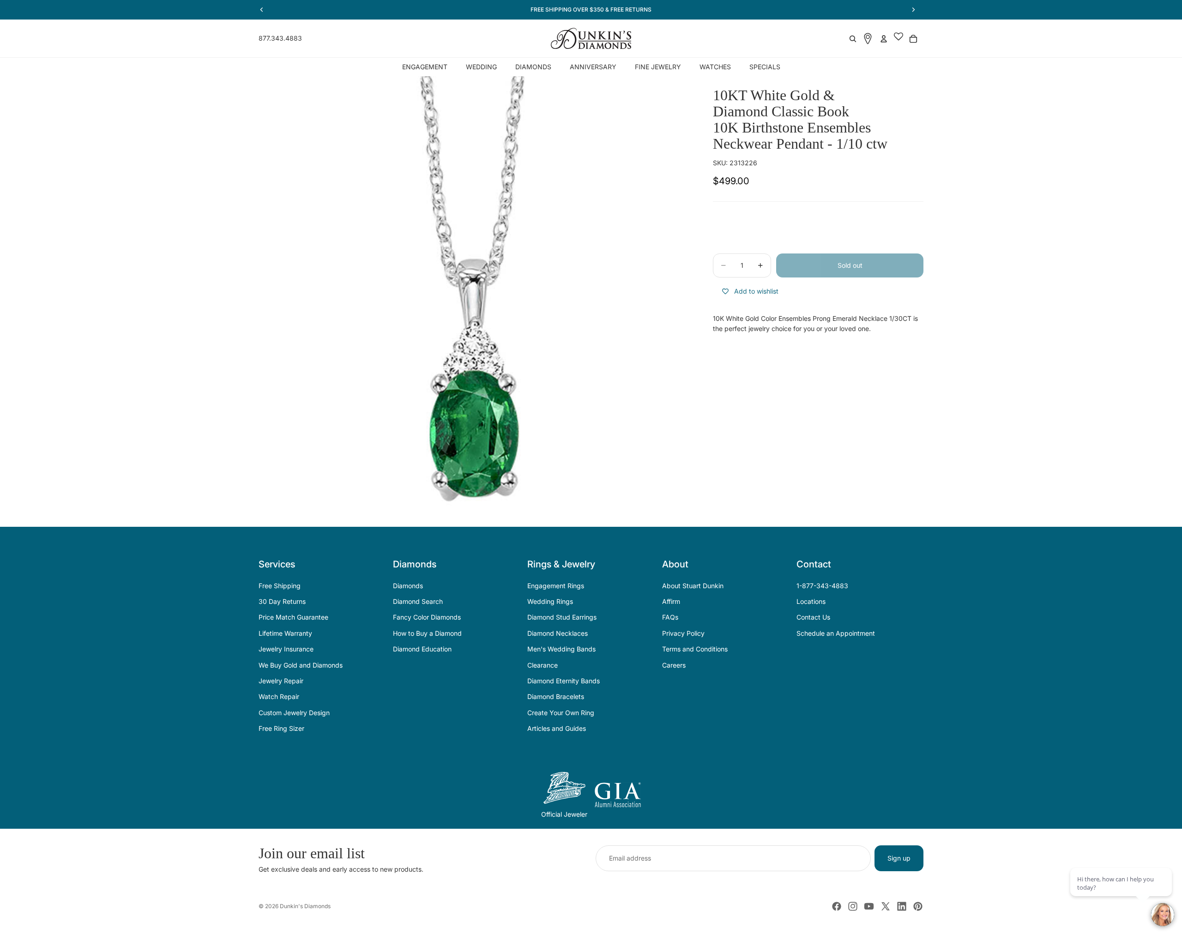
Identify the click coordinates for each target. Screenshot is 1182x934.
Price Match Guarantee (293, 617)
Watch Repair (279, 696)
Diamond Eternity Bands (563, 681)
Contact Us (813, 617)
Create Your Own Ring (560, 713)
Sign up (899, 858)
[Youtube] (868, 906)
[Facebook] (836, 906)
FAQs (670, 617)
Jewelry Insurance (286, 649)
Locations (811, 601)
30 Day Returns (282, 601)
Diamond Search (418, 601)
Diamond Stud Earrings (562, 617)
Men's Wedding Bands (561, 649)
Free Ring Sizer (281, 728)
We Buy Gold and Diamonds (301, 665)
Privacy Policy (683, 633)
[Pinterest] (917, 906)
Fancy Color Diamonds (427, 617)
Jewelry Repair (281, 681)
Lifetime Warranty (285, 633)
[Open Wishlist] (898, 39)
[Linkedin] (901, 906)
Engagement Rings (555, 586)
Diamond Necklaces (557, 633)
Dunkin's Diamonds (305, 906)
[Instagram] (852, 906)
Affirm (671, 601)
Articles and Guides (556, 728)
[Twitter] (885, 906)
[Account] (884, 39)
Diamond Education (422, 649)
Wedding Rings (550, 601)
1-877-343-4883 (822, 586)
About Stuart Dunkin (693, 586)
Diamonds (408, 586)
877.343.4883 (280, 38)
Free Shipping (280, 586)
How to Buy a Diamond (427, 633)
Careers (674, 665)
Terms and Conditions (695, 649)
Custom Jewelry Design (294, 713)
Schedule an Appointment (835, 633)
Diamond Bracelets (555, 696)
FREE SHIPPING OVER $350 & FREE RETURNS (591, 9)
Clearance (542, 665)
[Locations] (868, 38)
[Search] (853, 39)
